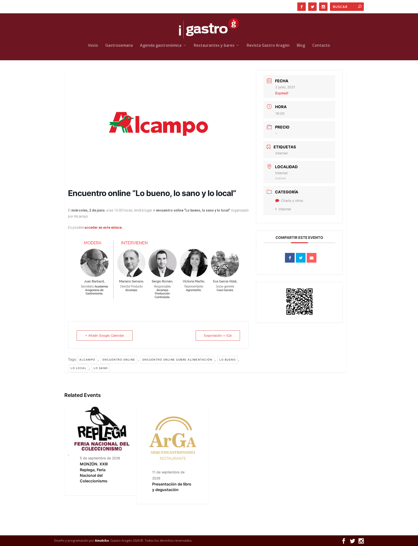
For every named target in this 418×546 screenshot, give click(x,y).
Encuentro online (119, 359)
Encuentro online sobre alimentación (177, 359)
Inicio (93, 45)
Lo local (78, 368)
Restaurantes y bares (214, 45)
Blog (301, 45)
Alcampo (87, 359)
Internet (285, 209)
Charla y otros (292, 200)
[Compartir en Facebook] (290, 258)
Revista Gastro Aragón (268, 45)
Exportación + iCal (217, 335)
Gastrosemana (119, 45)
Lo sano (101, 368)
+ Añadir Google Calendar (104, 335)
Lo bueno (227, 359)
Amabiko (102, 540)
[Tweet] (301, 258)
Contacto (321, 45)
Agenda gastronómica (160, 45)
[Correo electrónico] (311, 258)
